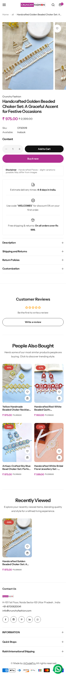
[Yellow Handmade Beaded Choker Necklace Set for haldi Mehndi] (17, 383)
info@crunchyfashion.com (16, 610)
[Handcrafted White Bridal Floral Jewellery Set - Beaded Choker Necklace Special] (49, 442)
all (13, 14)
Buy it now (32, 158)
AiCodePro (29, 663)
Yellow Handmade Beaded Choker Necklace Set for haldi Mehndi (16, 408)
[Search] (53, 4)
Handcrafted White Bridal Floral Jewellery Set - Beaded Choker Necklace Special (48, 467)
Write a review (33, 322)
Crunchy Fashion (11, 96)
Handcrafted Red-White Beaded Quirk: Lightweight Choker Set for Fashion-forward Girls (48, 408)
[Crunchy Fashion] (33, 5)
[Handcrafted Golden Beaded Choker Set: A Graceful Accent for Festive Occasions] (17, 537)
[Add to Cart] (27, 398)
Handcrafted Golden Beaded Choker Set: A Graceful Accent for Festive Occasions (14, 563)
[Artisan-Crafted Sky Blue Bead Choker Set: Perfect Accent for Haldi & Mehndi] (17, 442)
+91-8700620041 (11, 606)
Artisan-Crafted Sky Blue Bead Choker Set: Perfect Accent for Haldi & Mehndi (16, 467)
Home (5, 14)
